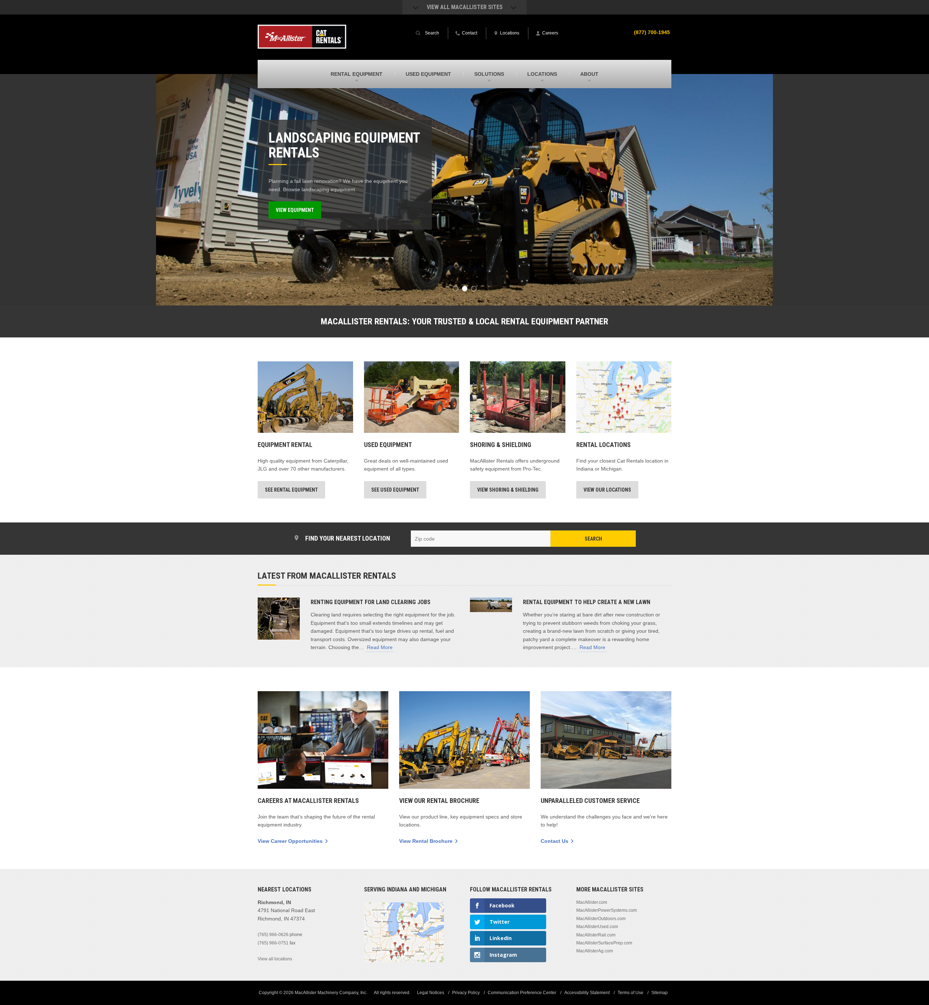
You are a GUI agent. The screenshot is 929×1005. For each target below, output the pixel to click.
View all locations (275, 958)
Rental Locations (603, 444)
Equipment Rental (285, 444)
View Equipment (295, 210)
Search (593, 539)
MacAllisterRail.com (595, 935)
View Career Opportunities (290, 841)
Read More (380, 647)
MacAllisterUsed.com (597, 926)
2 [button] (464, 288)
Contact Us (554, 841)
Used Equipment (388, 444)
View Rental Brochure (426, 841)
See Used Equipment (395, 490)
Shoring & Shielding (500, 444)
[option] (464, 189)
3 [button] (473, 288)
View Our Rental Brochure (439, 800)
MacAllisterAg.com (594, 950)
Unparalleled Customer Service (590, 800)
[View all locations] (404, 960)
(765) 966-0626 (273, 934)
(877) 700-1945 (652, 32)
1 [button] (455, 288)
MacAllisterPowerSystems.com (606, 910)
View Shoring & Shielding (508, 490)
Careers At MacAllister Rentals (308, 800)
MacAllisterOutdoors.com (601, 918)
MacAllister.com (591, 902)
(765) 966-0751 (273, 942)
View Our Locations (607, 490)
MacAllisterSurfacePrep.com (604, 942)
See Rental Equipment (291, 490)
